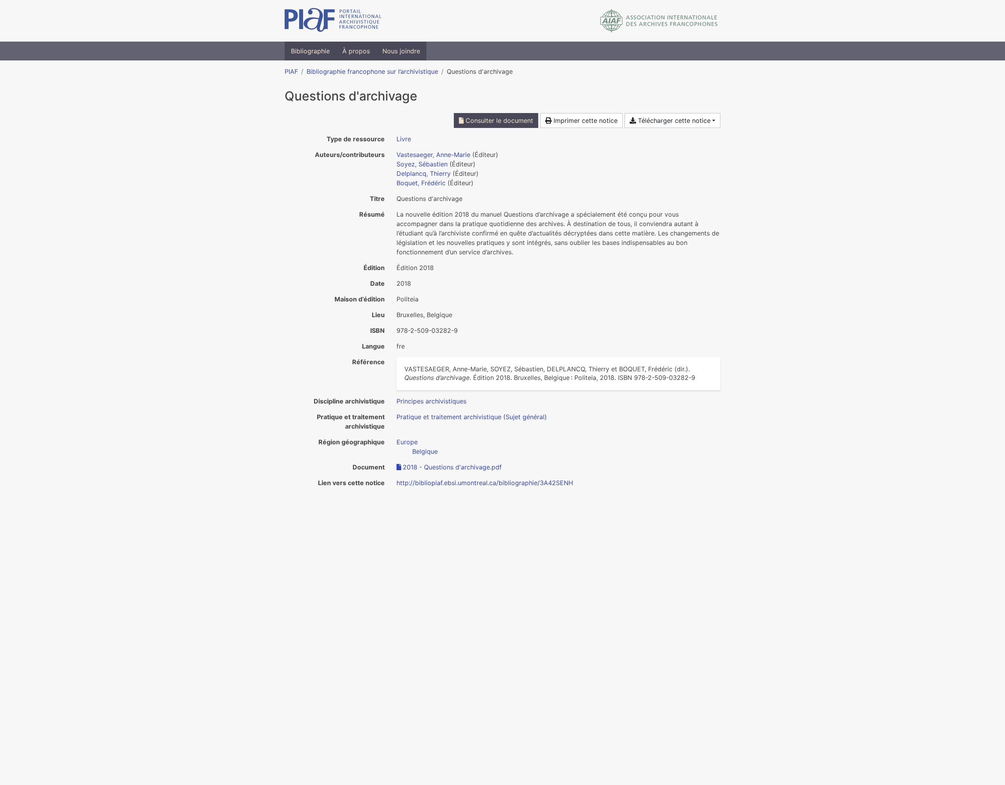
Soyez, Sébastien (422, 164)
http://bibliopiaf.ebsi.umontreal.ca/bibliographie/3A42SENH (485, 483)
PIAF (291, 71)
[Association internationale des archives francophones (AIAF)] (659, 21)
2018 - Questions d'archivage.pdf (452, 467)
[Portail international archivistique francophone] (333, 21)
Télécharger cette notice (673, 120)
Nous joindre (401, 51)
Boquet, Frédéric (421, 183)
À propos (356, 51)
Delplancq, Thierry (424, 173)
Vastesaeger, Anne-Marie (433, 155)
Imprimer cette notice (585, 120)
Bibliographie (310, 51)
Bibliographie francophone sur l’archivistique (372, 71)
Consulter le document (498, 120)
